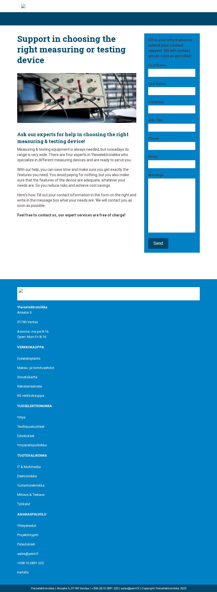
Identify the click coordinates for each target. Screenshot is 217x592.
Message (156, 175)
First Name (157, 65)
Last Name (157, 84)
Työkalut (23, 504)
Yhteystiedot (26, 526)
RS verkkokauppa (30, 396)
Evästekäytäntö (28, 358)
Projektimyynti (27, 535)
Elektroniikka (27, 476)
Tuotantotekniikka (30, 485)
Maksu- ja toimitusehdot (35, 368)
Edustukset (25, 436)
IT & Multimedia (29, 467)
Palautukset (26, 544)
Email (152, 157)
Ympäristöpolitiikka (32, 445)
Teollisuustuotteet (30, 427)
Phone (153, 138)
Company (156, 102)
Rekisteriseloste (29, 386)
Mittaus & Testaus (30, 495)
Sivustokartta (27, 377)
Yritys (21, 417)
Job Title (155, 120)
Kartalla (23, 572)
